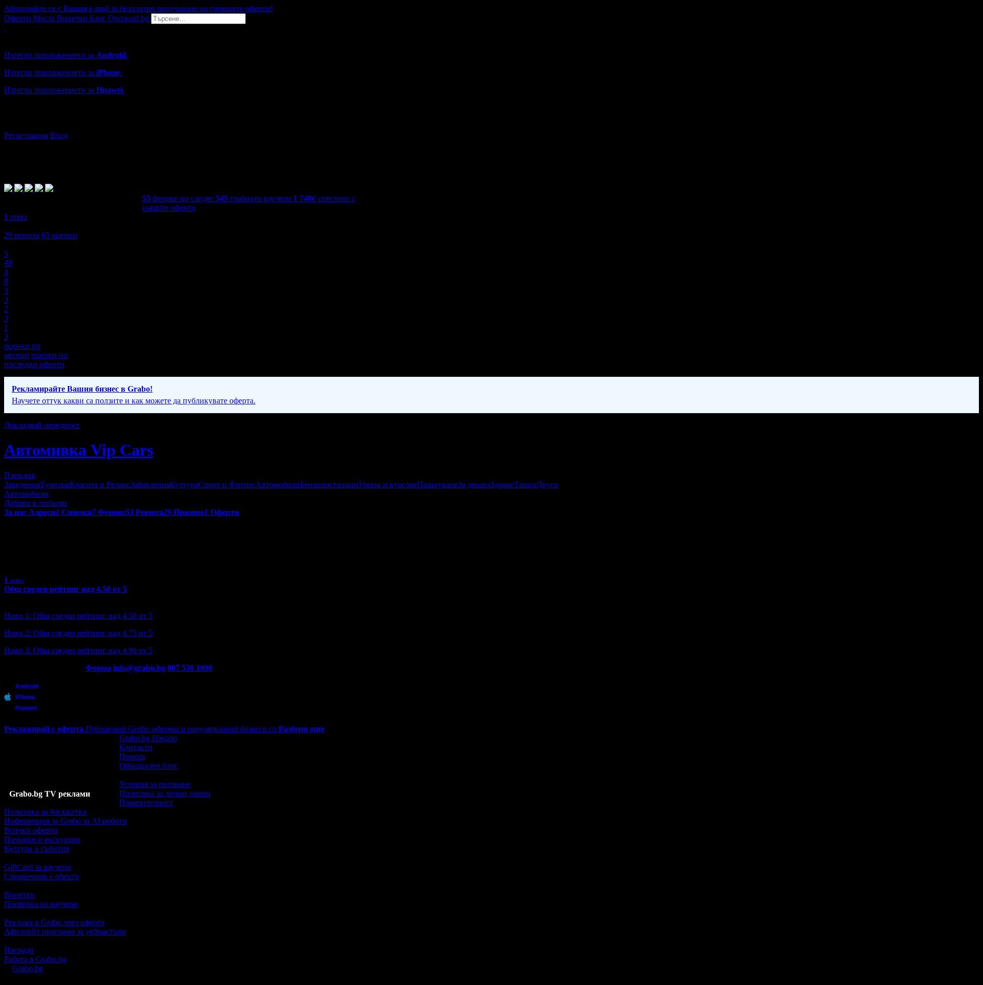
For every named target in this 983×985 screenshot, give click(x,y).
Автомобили (277, 484)
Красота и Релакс (100, 484)
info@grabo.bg (139, 667)
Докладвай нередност (42, 425)
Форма (98, 667)
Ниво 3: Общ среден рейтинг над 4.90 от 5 (78, 650)
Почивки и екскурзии (42, 839)
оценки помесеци (22, 350)
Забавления (150, 484)
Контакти (136, 747)
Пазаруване (437, 484)
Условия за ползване (154, 784)
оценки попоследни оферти (36, 360)
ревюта (21, 235)
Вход (59, 135)
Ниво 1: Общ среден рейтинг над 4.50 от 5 (78, 615)
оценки (59, 235)
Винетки (19, 894)
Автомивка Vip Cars (78, 450)
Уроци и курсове (387, 484)
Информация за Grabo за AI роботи (65, 821)
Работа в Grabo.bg (35, 959)
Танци (525, 484)
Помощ (132, 756)
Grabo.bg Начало (148, 738)
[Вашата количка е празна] (5, 28)
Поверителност (146, 802)
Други (548, 484)
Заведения (22, 484)
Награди (19, 950)
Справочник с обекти (41, 876)
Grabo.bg (27, 968)
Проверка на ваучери (41, 904)
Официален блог (148, 765)
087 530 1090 (189, 667)
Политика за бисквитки (45, 811)
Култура (184, 484)
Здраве (502, 484)
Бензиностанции (329, 484)
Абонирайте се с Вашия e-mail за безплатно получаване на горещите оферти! (138, 8)
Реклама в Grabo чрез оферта (54, 922)
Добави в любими (35, 503)
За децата (474, 484)
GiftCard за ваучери (37, 867)
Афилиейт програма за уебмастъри (65, 931)
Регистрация (26, 135)
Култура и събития (36, 848)
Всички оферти (31, 830)
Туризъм (55, 484)
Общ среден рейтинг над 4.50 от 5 (65, 589)
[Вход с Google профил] (491, 125)
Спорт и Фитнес (226, 484)
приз (15, 216)
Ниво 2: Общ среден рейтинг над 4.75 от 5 (78, 633)
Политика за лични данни (164, 793)
